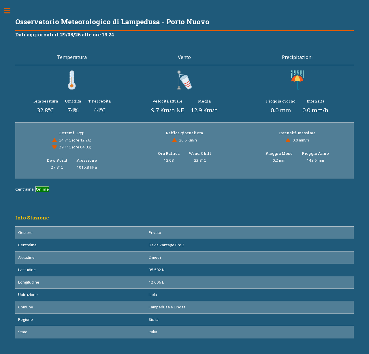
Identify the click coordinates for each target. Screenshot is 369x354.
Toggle (10, 11)
